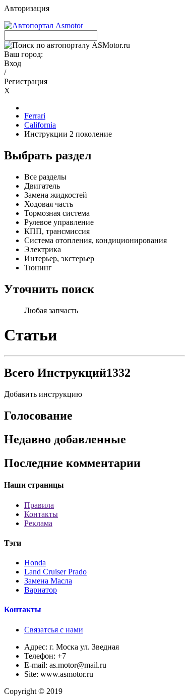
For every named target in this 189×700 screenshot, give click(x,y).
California (40, 125)
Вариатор (40, 590)
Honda (35, 562)
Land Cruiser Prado (55, 571)
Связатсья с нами (53, 629)
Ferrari (34, 115)
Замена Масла (48, 580)
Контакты (41, 514)
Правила (39, 505)
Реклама (38, 523)
